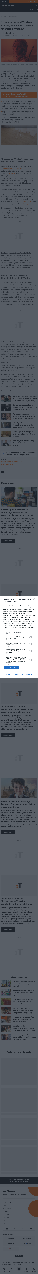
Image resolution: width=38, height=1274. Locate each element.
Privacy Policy (29, 674)
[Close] (34, 600)
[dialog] (19, 637)
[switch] (30, 637)
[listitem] (19, 633)
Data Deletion (9, 674)
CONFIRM (11, 667)
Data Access (19, 674)
